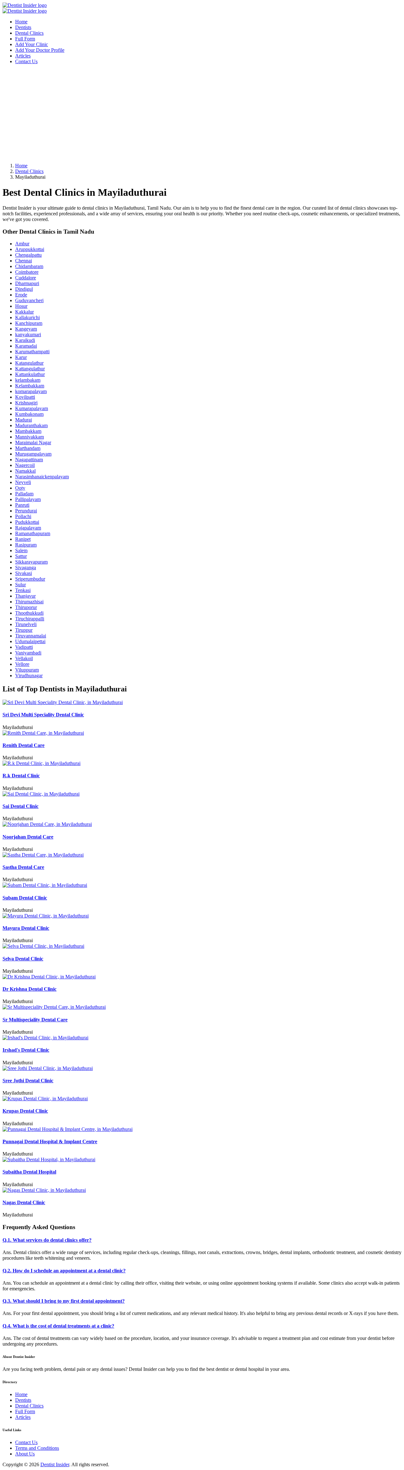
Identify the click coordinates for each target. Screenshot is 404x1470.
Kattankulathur (30, 374)
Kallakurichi (27, 317)
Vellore (22, 664)
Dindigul (24, 289)
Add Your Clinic (31, 44)
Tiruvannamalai (30, 635)
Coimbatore (27, 272)
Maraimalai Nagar (33, 442)
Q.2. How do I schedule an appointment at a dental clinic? (64, 1270)
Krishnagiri (26, 402)
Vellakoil (24, 658)
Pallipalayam (28, 499)
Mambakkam (28, 431)
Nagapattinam (29, 459)
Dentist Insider (54, 1464)
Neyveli (23, 482)
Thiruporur (26, 607)
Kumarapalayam (31, 408)
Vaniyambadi (28, 652)
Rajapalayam (28, 527)
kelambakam (27, 380)
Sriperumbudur (30, 579)
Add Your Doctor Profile (39, 50)
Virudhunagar (29, 675)
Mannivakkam (29, 436)
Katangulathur (29, 363)
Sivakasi (23, 573)
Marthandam (27, 448)
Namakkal (25, 471)
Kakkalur (24, 311)
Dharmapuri (27, 283)
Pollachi (23, 516)
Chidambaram (29, 266)
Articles (23, 55)
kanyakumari (28, 334)
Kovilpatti (25, 397)
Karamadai (26, 346)
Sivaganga (25, 567)
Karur (21, 357)
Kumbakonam (29, 414)
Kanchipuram (28, 323)
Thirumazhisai (29, 601)
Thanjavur (25, 596)
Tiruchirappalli (29, 618)
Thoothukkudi (29, 613)
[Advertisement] (192, 113)
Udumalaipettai (30, 641)
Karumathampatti (32, 351)
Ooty (20, 488)
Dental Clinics (29, 33)
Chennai (23, 260)
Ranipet (23, 539)
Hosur (21, 306)
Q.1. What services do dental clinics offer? (47, 1240)
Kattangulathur (30, 368)
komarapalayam (31, 391)
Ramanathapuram (32, 533)
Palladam (24, 493)
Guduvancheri (29, 300)
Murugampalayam (33, 454)
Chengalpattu (28, 255)
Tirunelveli (26, 624)
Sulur (20, 584)
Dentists (23, 27)
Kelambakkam (29, 385)
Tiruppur (24, 630)
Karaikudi (25, 340)
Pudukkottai (27, 522)
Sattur (21, 556)
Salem (21, 550)
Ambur (22, 243)
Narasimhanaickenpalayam (42, 476)
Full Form (25, 38)
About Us (25, 1453)
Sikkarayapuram (31, 562)
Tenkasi (23, 590)
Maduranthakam (31, 425)
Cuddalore (25, 277)
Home (21, 21)
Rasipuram (26, 544)
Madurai (23, 419)
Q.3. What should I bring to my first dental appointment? (64, 1301)
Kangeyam (26, 329)
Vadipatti (24, 647)
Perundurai (26, 510)
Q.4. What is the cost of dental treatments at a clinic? (58, 1326)
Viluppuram (27, 669)
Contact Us (26, 61)
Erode (21, 294)
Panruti (22, 505)
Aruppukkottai (29, 249)
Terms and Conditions (37, 1448)
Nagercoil (25, 465)
